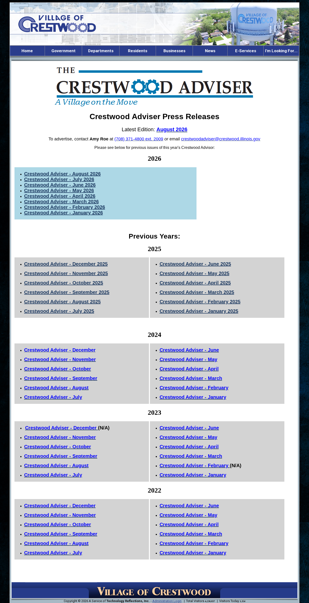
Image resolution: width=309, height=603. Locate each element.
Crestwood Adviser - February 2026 (64, 207)
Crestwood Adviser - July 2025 (59, 311)
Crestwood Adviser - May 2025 (194, 273)
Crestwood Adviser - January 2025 (199, 311)
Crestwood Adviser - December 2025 (66, 264)
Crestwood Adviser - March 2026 (61, 201)
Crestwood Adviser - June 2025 (195, 264)
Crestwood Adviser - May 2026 (59, 190)
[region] (154, 51)
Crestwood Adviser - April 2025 (195, 282)
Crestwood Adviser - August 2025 (62, 301)
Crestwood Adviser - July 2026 (59, 179)
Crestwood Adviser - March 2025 (197, 292)
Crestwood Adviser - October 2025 (63, 282)
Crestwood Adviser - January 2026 (63, 212)
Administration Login (167, 601)
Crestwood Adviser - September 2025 (66, 292)
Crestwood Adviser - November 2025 (66, 273)
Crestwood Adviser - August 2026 (62, 173)
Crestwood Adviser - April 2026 (59, 196)
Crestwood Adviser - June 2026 (60, 185)
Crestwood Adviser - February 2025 (200, 301)
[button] (63, 50)
